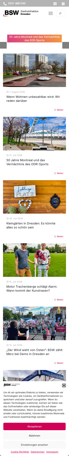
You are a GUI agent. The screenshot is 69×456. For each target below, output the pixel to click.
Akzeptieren (34, 426)
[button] (64, 385)
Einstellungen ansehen (34, 444)
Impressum (52, 451)
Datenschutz (38, 451)
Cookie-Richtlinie (20, 451)
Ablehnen (34, 435)
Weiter (60, 109)
